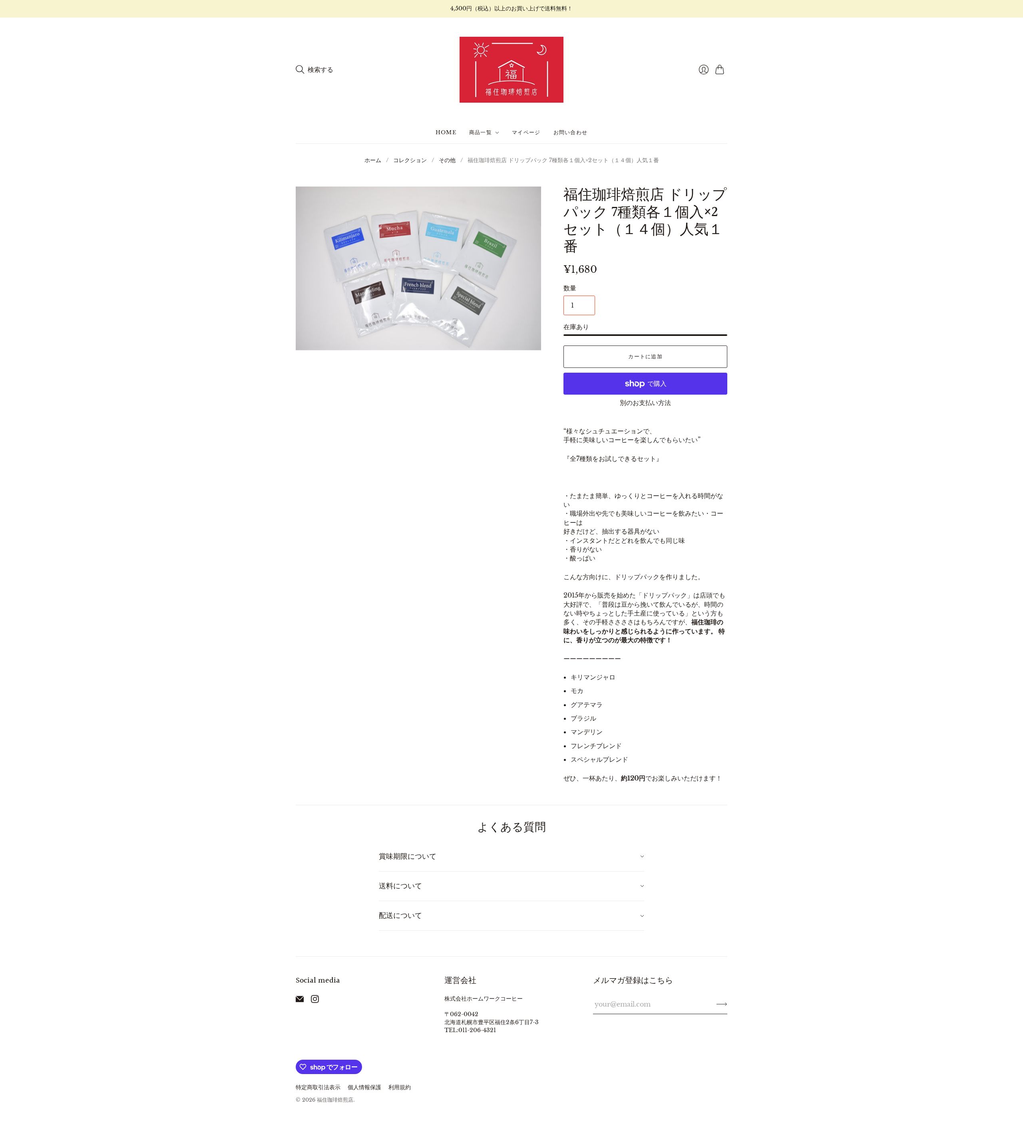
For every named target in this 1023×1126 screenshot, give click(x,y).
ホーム (372, 160)
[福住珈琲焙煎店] (511, 70)
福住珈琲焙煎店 (335, 1099)
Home (446, 132)
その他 (447, 160)
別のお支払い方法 (645, 403)
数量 (569, 288)
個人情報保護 (364, 1087)
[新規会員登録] (721, 1004)
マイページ (526, 132)
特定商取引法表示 (318, 1087)
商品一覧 (480, 132)
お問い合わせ (570, 132)
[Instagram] (315, 1001)
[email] (300, 1001)
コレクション (410, 160)
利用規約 (399, 1087)
